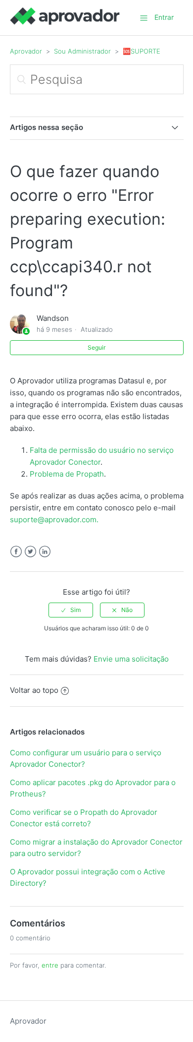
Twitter (30, 552)
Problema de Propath (67, 474)
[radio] (70, 610)
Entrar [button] (164, 17)
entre (50, 965)
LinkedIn (45, 552)
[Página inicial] (65, 22)
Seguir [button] (96, 347)
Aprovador (26, 51)
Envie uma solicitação (131, 659)
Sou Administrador (82, 51)
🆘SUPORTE (141, 51)
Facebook (16, 552)
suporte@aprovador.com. (54, 519)
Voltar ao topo (34, 690)
